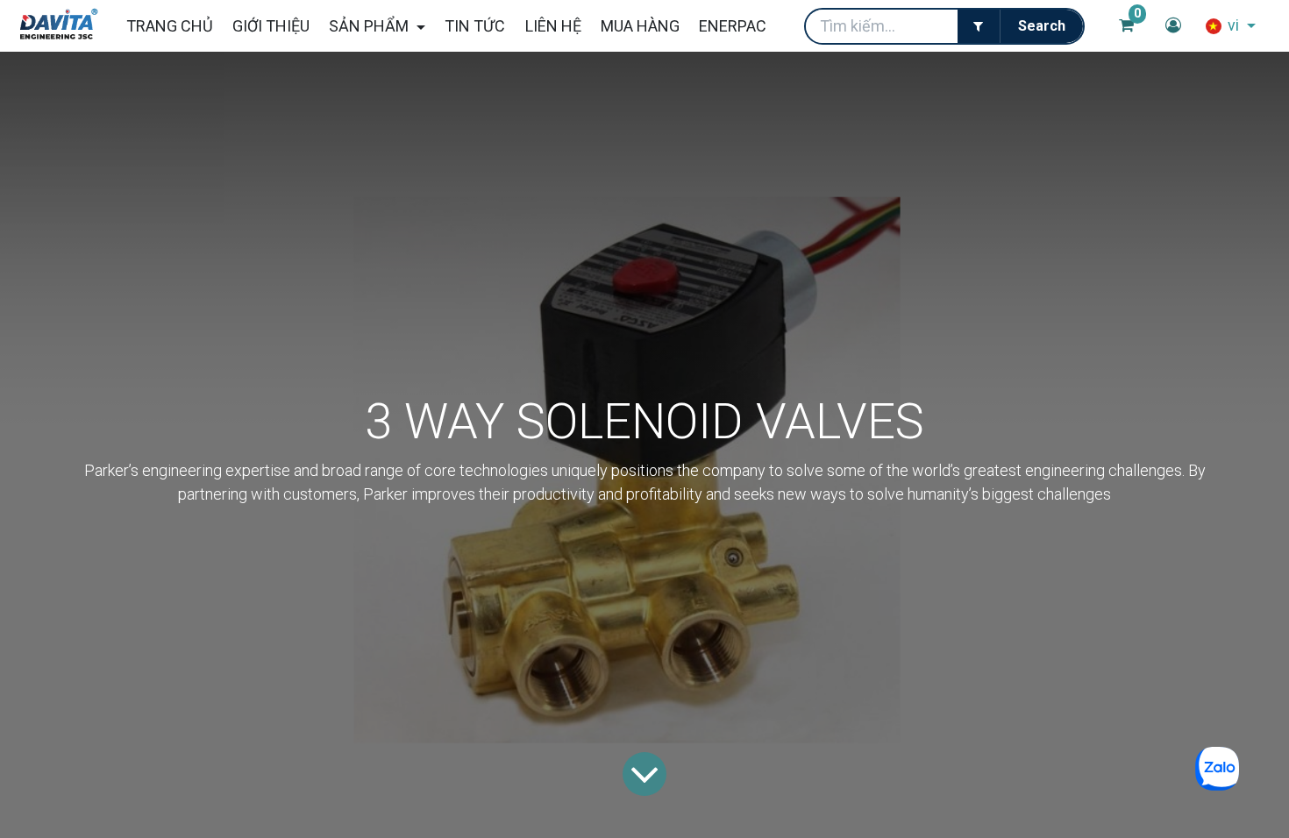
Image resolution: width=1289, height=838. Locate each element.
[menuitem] (169, 26)
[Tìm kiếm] (1041, 26)
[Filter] (979, 26)
